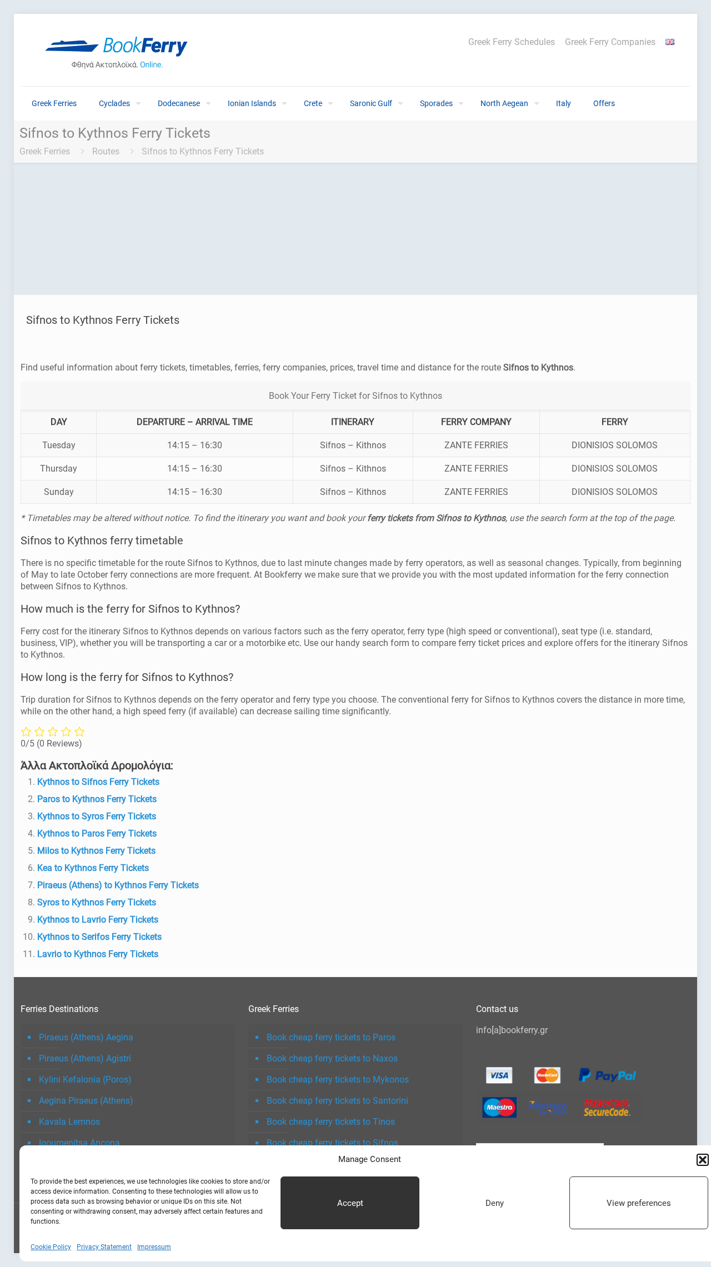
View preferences (639, 1203)
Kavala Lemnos (69, 1121)
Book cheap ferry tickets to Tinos (331, 1121)
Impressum (154, 1247)
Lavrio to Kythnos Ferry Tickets (97, 954)
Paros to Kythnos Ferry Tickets (97, 799)
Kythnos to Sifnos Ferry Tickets (98, 782)
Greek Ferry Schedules (511, 42)
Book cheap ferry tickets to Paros (331, 1037)
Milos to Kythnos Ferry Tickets (96, 850)
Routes (105, 151)
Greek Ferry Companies (610, 42)
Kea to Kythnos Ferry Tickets (93, 868)
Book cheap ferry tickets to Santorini (337, 1100)
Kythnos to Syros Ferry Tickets (96, 816)
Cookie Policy (51, 1247)
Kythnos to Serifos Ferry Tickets (99, 937)
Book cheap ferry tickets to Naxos (332, 1058)
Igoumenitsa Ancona (79, 1143)
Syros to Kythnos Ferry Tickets (96, 902)
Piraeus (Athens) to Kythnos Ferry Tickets (118, 885)
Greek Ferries (44, 151)
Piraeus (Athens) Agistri (85, 1058)
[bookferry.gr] (120, 50)
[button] (702, 1159)
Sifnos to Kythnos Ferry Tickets (203, 151)
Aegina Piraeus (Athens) (86, 1100)
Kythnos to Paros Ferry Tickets (97, 833)
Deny (494, 1203)
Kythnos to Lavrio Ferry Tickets (97, 919)
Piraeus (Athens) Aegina (86, 1037)
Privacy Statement (104, 1247)
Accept (350, 1203)
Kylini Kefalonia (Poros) (85, 1079)
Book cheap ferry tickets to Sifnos (332, 1143)
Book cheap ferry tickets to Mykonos (338, 1079)
